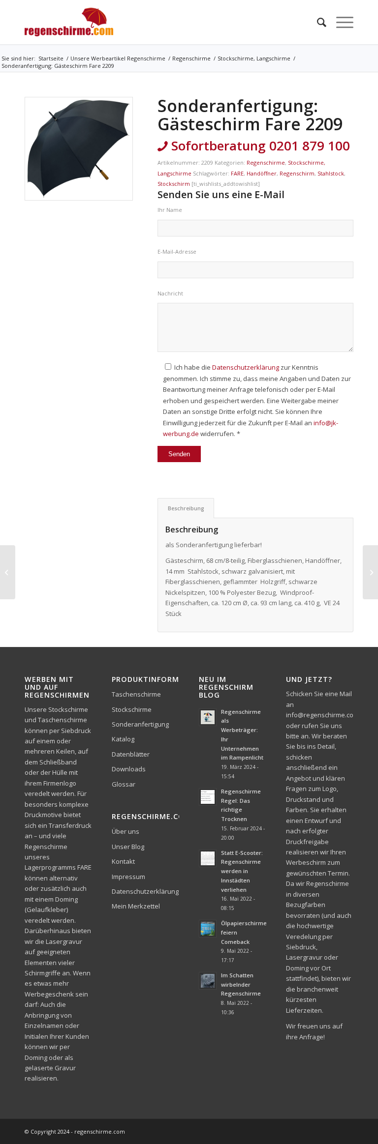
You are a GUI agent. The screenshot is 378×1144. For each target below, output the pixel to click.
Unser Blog (128, 846)
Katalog (123, 738)
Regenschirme (266, 162)
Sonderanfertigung (140, 724)
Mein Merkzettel (136, 906)
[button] (21, 1122)
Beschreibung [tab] (186, 508)
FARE (237, 173)
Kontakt (123, 861)
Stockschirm (174, 183)
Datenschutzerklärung (245, 367)
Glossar (123, 784)
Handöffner (262, 173)
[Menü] (339, 22)
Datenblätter (131, 754)
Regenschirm (297, 173)
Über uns (125, 831)
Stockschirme (132, 709)
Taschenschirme (136, 694)
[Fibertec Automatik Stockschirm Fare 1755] (7, 572)
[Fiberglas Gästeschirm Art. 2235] (370, 572)
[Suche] (316, 22)
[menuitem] (316, 22)
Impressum (128, 876)
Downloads (129, 768)
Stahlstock (330, 173)
